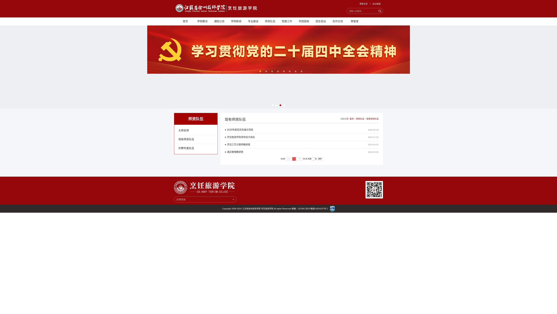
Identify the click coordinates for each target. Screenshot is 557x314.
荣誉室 (355, 21)
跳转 (320, 159)
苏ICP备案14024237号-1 (316, 208)
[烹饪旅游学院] (216, 8)
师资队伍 (270, 21)
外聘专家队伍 (186, 148)
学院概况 (202, 21)
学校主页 (363, 4)
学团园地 (304, 21)
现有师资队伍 (186, 139)
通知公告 (219, 21)
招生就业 (321, 21)
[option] (278, 51)
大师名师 (183, 130)
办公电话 (376, 4)
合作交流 (337, 21)
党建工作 (287, 21)
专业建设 (253, 21)
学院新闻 (236, 21)
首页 (185, 21)
